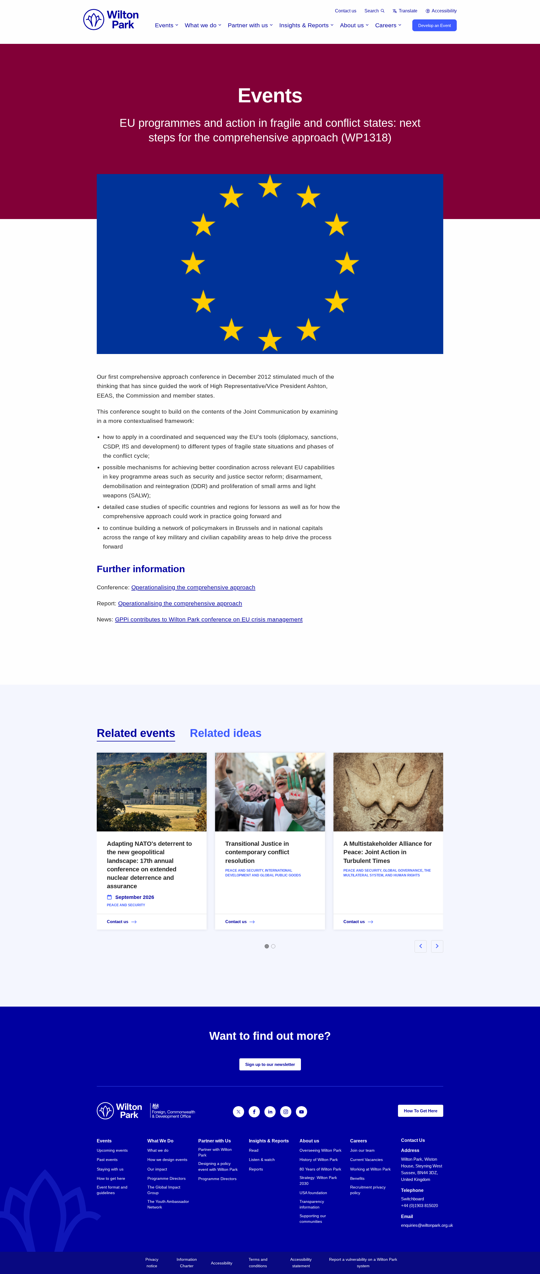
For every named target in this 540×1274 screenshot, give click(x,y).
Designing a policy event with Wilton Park (218, 1166)
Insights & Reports (304, 25)
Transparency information (312, 1204)
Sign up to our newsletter (270, 1064)
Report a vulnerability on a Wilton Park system (363, 1262)
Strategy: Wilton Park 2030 (318, 1180)
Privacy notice (151, 1262)
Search (371, 10)
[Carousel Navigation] (422, 946)
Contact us (345, 10)
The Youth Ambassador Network (168, 1204)
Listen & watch (262, 1159)
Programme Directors (166, 1178)
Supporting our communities (313, 1219)
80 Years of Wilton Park (320, 1169)
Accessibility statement (301, 1262)
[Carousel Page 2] (273, 946)
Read (253, 1150)
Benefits (357, 1178)
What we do (201, 25)
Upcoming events (112, 1150)
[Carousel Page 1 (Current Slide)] (267, 946)
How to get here (111, 1178)
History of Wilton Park (319, 1159)
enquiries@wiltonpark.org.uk (427, 1225)
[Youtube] (301, 1111)
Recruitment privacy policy (368, 1190)
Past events (107, 1159)
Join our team (362, 1150)
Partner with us (248, 25)
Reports (256, 1169)
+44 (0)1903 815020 (419, 1205)
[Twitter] (238, 1111)
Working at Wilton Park (370, 1169)
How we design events (167, 1159)
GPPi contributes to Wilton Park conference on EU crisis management (209, 619)
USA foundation (313, 1192)
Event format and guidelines (112, 1190)
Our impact (157, 1169)
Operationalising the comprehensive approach (193, 587)
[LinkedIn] (270, 1111)
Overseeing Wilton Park (320, 1150)
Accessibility (444, 10)
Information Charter (187, 1262)
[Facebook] (254, 1111)
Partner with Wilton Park (215, 1152)
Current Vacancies (366, 1159)
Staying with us (110, 1169)
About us (352, 25)
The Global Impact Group (163, 1190)
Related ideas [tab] (226, 733)
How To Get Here (420, 1110)
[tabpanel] (270, 849)
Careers (386, 25)
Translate (408, 10)
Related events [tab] (136, 733)
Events (164, 25)
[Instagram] (285, 1111)
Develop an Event (434, 25)
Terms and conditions (258, 1262)
